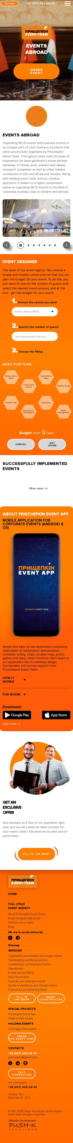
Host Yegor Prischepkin (22, 1029)
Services (10, 3)
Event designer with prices (24, 918)
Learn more (9, 724)
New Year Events (18, 977)
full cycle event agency (19, 906)
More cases (36, 488)
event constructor (51, 998)
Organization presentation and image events (35, 956)
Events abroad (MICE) (21, 973)
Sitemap (13, 945)
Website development (22, 1120)
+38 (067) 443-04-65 (40, 3)
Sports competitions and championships (32, 985)
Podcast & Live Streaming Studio (28, 989)
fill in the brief (36, 853)
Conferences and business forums (29, 964)
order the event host (22, 1037)
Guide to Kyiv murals (20, 1018)
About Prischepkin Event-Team (26, 914)
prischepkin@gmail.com (22, 1057)
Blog (11, 927)
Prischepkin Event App (21, 1014)
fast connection (22, 1073)
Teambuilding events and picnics (27, 960)
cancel (20, 444)
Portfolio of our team (20, 922)
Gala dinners (15, 968)
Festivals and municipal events (26, 981)
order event (36, 71)
